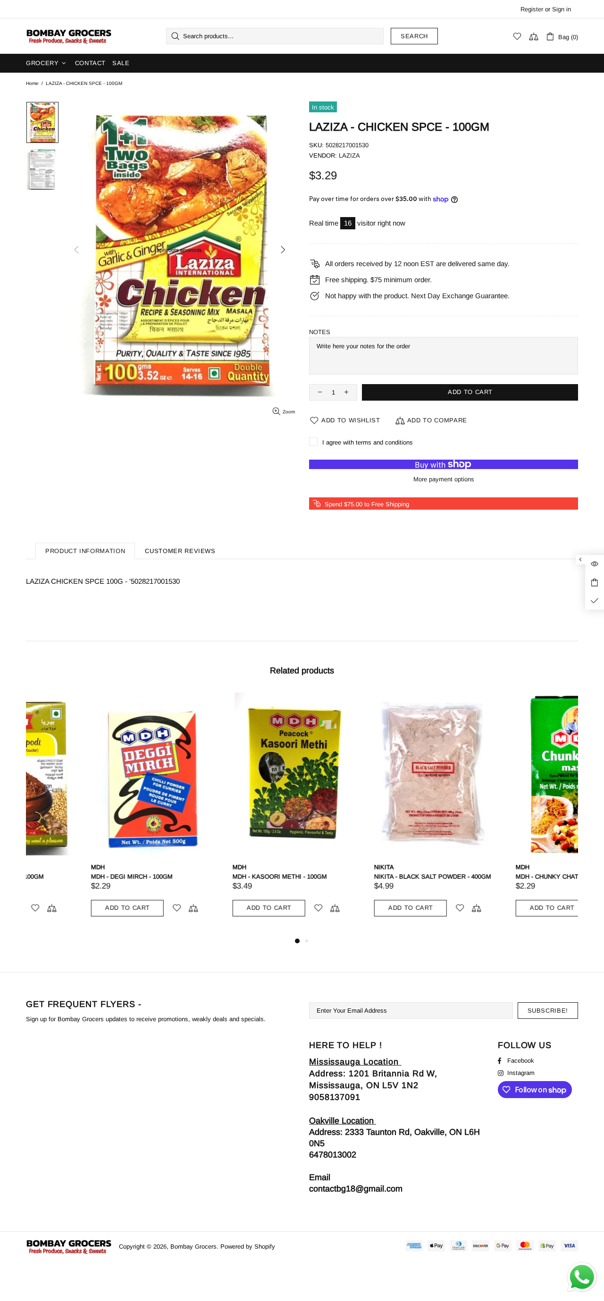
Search (414, 36)
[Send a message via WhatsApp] (582, 1277)
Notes (319, 332)
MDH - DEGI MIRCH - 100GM (67, 876)
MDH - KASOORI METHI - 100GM (215, 876)
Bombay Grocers (69, 36)
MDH (33, 867)
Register (531, 9)
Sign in (561, 9)
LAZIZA (349, 155)
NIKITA (319, 867)
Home (32, 83)
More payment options (443, 479)
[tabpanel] (89, 814)
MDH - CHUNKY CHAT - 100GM (495, 876)
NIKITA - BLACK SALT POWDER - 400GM (367, 876)
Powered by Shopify (247, 1246)
